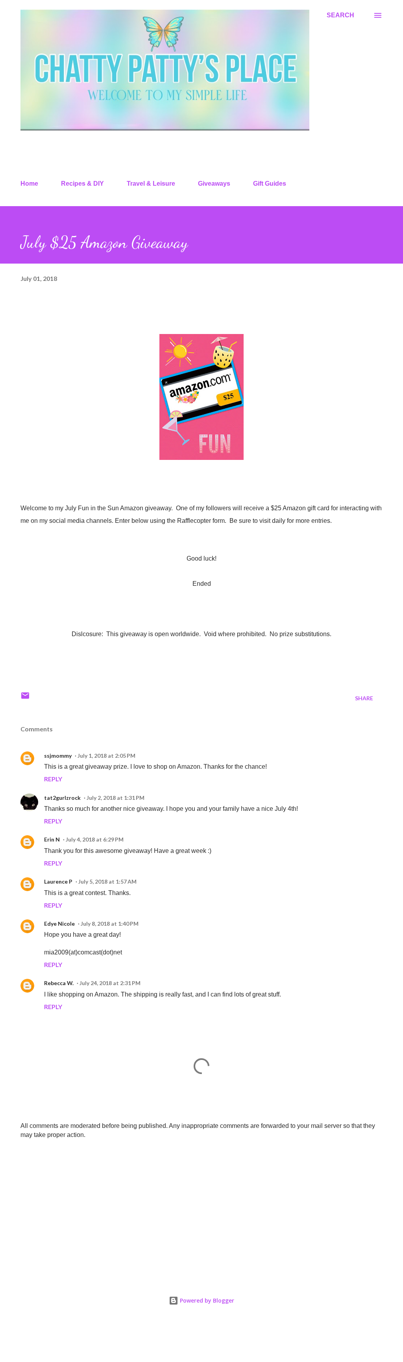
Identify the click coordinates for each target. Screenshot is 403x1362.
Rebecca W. (59, 983)
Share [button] (364, 698)
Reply (53, 779)
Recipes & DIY (82, 183)
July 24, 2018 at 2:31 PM (109, 983)
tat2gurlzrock (62, 797)
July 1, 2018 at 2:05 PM (106, 755)
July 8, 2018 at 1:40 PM (110, 923)
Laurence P (58, 881)
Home (29, 183)
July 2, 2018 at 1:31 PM (115, 797)
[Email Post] (25, 698)
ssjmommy (58, 755)
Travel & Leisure (151, 183)
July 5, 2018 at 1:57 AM (107, 881)
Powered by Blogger (206, 1300)
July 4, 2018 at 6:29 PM (95, 839)
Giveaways (214, 183)
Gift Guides (269, 183)
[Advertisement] (201, 1207)
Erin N (52, 839)
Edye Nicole (59, 923)
